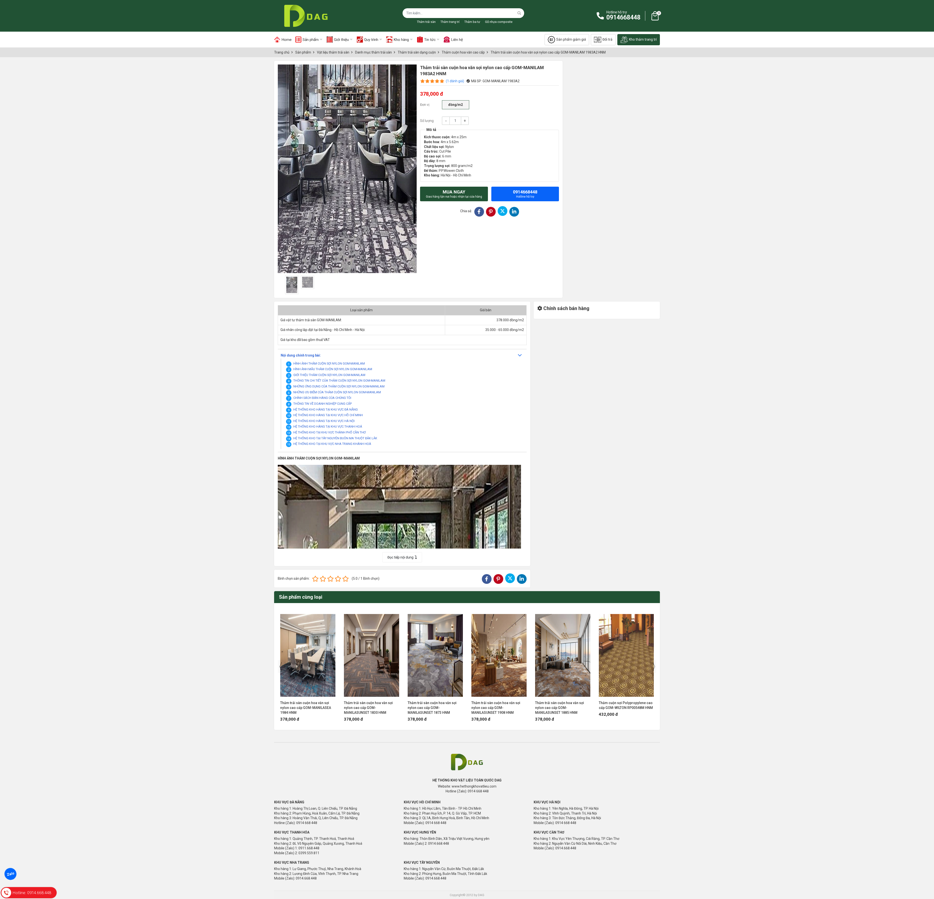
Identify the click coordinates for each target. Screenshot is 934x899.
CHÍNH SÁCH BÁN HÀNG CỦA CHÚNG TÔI (322, 398)
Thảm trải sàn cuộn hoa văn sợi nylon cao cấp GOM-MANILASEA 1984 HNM (305, 708)
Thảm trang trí (449, 22)
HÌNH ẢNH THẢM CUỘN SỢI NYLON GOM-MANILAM (329, 363)
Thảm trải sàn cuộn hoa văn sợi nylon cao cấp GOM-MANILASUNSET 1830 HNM (368, 708)
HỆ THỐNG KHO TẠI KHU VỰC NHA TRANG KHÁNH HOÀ (332, 444)
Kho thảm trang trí (643, 39)
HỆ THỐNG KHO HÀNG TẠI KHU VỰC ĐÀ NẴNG (325, 409)
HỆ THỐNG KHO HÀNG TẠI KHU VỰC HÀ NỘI (324, 421)
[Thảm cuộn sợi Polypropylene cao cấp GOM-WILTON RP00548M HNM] (626, 653)
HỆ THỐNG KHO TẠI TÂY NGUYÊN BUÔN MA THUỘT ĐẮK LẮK (335, 438)
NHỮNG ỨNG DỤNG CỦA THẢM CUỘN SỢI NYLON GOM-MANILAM (339, 386)
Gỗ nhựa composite (498, 22)
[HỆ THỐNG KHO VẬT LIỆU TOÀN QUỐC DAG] (304, 16)
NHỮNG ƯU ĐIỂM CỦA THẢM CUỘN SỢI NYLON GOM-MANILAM (337, 392)
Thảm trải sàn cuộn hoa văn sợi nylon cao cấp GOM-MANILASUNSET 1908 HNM (495, 708)
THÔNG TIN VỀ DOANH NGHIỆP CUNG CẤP (322, 403)
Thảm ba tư (472, 22)
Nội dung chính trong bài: (301, 355)
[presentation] (281, 666)
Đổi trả (607, 39)
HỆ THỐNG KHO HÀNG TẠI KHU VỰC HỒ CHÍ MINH (328, 415)
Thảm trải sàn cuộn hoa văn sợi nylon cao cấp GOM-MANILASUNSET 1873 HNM (432, 708)
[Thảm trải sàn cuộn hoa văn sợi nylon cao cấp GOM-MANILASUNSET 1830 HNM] (371, 653)
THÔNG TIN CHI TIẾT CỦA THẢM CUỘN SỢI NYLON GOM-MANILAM (339, 380)
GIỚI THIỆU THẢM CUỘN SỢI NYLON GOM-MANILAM (329, 375)
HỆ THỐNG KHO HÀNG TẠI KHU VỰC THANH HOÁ (327, 426)
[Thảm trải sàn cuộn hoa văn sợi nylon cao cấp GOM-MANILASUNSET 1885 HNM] (562, 653)
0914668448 (623, 17)
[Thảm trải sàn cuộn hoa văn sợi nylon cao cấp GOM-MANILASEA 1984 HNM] (307, 653)
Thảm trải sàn (426, 22)
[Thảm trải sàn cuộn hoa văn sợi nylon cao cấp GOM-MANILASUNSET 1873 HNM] (435, 653)
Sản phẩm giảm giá (571, 39)
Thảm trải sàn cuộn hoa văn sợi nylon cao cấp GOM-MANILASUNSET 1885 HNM (559, 708)
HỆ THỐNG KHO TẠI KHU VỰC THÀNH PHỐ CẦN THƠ (329, 432)
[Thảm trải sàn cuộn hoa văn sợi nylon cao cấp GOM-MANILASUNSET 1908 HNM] (499, 653)
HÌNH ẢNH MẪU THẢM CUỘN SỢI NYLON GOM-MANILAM (332, 369)
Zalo (10, 874)
